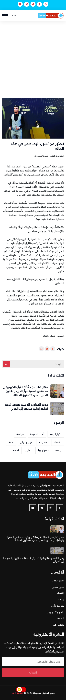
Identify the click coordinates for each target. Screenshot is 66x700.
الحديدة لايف (18, 693)
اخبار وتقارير (57, 580)
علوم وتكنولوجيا (55, 612)
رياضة (58, 450)
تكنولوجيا (43, 450)
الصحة (60, 618)
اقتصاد (57, 442)
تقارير (28, 450)
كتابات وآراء (57, 605)
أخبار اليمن (55, 434)
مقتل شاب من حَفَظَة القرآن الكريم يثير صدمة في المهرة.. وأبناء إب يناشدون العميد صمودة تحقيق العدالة (25, 391)
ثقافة (16, 450)
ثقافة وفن (58, 624)
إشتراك (33, 672)
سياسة (20, 434)
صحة (11, 442)
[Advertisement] (33, 55)
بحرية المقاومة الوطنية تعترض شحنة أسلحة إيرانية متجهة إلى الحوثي (26, 407)
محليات (43, 442)
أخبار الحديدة (36, 434)
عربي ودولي (26, 442)
